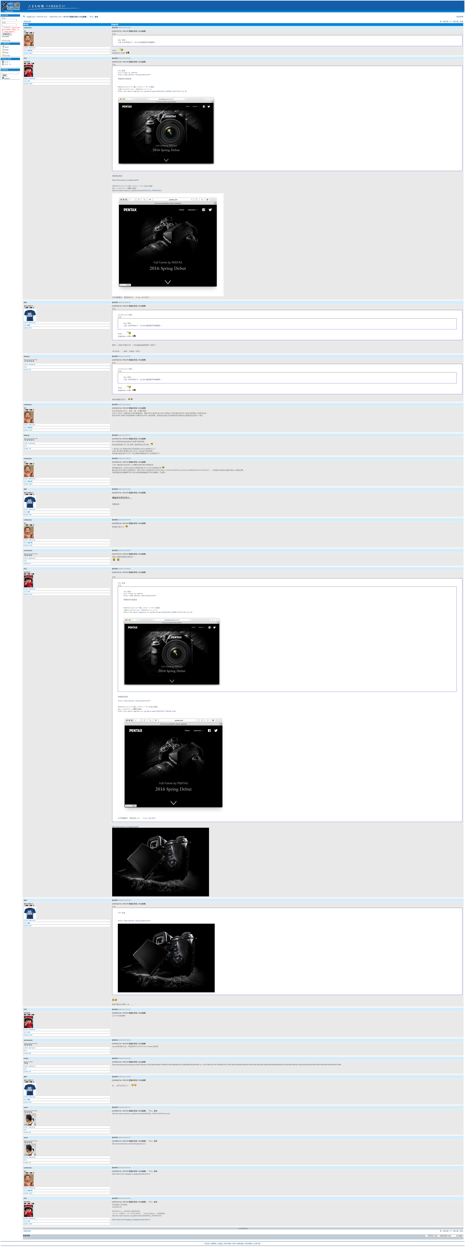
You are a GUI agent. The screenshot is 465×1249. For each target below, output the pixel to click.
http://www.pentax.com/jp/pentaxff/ (134, 75)
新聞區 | (214, 1244)
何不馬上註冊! (9, 11)
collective (28, 28)
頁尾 (461, 21)
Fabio (26, 1058)
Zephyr (27, 356)
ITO (25, 58)
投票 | (234, 1244)
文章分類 (257, 1244)
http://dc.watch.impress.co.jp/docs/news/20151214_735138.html (136, 190)
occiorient (28, 550)
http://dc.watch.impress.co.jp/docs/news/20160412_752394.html (136, 1216)
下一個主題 (454, 21)
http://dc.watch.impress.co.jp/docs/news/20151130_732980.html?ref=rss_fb (152, 91)
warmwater (28, 1040)
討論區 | (221, 1244)
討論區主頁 (30, 17)
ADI (25, 302)
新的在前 (27, 21)
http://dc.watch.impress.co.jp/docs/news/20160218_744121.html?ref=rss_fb (141, 1114)
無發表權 (459, 17)
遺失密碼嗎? (5, 36)
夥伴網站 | (249, 1244)
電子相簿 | (228, 1244)
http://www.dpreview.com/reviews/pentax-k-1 (129, 1144)
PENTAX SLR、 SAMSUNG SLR (49, 17)
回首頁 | (208, 1244)
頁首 (461, 1231)
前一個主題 (444, 21)
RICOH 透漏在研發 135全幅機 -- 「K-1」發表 (80, 17)
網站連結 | (241, 1244)
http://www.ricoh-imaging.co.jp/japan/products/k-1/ (131, 1174)
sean (26, 1107)
